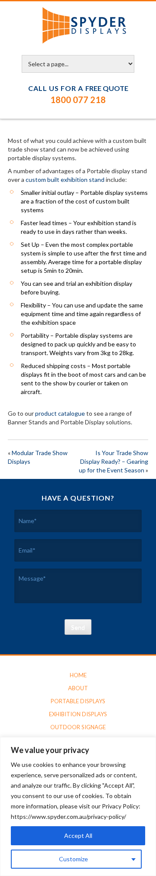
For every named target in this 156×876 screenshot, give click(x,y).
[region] (78, 806)
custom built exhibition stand (65, 179)
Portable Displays (78, 701)
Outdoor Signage (78, 727)
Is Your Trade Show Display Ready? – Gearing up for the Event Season (113, 461)
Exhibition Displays (78, 714)
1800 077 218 (78, 99)
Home (78, 675)
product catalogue (60, 413)
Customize (73, 859)
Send (78, 627)
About (78, 688)
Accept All (78, 835)
